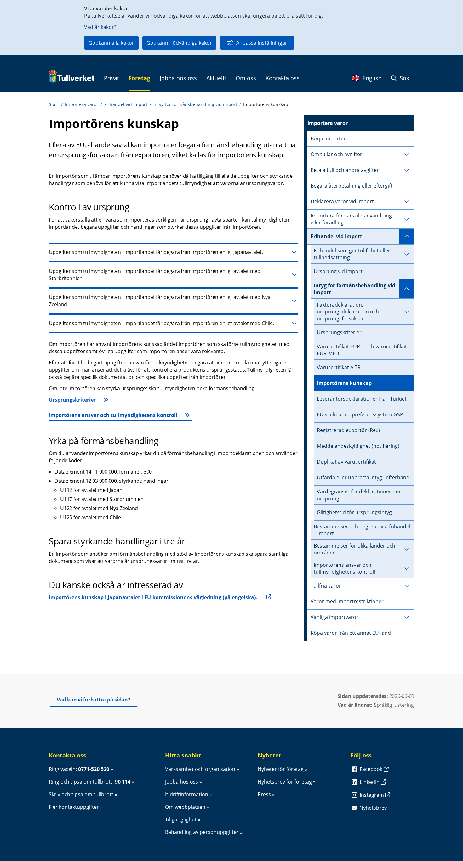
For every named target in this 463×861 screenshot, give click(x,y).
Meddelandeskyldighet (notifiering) (358, 445)
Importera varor (81, 104)
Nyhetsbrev (373, 807)
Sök (403, 78)
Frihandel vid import (125, 104)
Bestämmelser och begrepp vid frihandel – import (362, 530)
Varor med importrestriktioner (347, 601)
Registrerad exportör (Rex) (348, 430)
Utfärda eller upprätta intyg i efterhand (363, 477)
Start (54, 104)
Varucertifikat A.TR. (339, 367)
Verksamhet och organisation (200, 769)
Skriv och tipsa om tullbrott (81, 794)
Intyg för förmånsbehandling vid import (195, 104)
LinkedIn (370, 782)
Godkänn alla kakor (111, 42)
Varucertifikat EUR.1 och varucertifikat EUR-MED (362, 350)
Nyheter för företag (281, 769)
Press (264, 794)
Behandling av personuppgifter (202, 832)
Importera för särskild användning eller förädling (351, 219)
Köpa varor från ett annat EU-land (351, 632)
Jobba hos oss (181, 781)
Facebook (372, 769)
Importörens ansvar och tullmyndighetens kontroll (113, 415)
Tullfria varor (326, 585)
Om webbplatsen (185, 806)
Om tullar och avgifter (336, 154)
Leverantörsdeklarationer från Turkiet (362, 398)
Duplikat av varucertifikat (346, 461)
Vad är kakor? (100, 27)
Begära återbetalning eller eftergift (351, 185)
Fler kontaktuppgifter (74, 806)
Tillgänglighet (181, 819)
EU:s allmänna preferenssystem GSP (360, 414)
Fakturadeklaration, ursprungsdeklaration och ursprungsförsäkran (348, 311)
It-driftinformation (186, 794)
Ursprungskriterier (72, 399)
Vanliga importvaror (334, 617)
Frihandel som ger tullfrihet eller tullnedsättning (352, 254)
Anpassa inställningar (261, 42)
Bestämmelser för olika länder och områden (354, 549)
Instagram (372, 794)
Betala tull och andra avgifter (345, 169)
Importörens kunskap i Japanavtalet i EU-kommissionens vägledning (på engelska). (153, 597)
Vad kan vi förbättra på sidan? (97, 699)
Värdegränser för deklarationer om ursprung (358, 495)
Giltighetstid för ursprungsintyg (354, 512)
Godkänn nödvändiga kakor (179, 42)
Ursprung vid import (338, 271)
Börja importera (330, 138)
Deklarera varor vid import (342, 201)
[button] (173, 252)
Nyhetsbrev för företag (285, 781)
